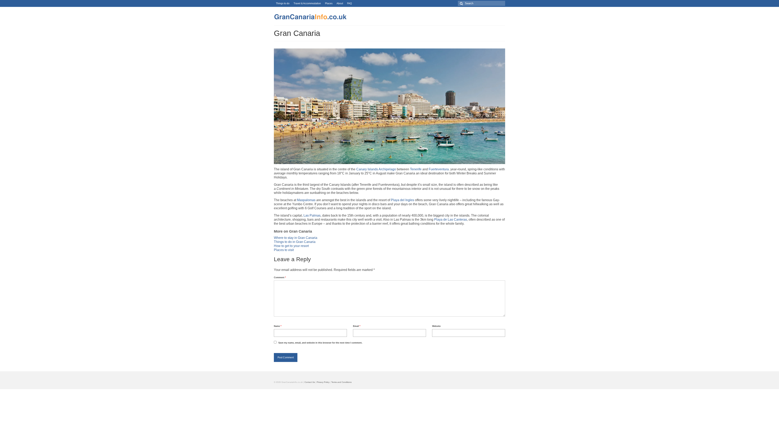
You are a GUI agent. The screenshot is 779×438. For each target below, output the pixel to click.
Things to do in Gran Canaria (294, 242)
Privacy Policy (323, 382)
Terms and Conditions (341, 382)
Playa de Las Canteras (450, 219)
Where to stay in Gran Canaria (295, 237)
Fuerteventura (439, 169)
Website (436, 326)
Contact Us (309, 382)
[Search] (461, 3)
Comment (280, 277)
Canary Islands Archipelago (376, 169)
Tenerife (416, 169)
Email (356, 326)
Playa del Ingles (402, 200)
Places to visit (284, 250)
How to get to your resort (291, 246)
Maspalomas (306, 200)
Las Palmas (312, 215)
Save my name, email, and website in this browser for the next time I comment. (320, 342)
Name (277, 326)
